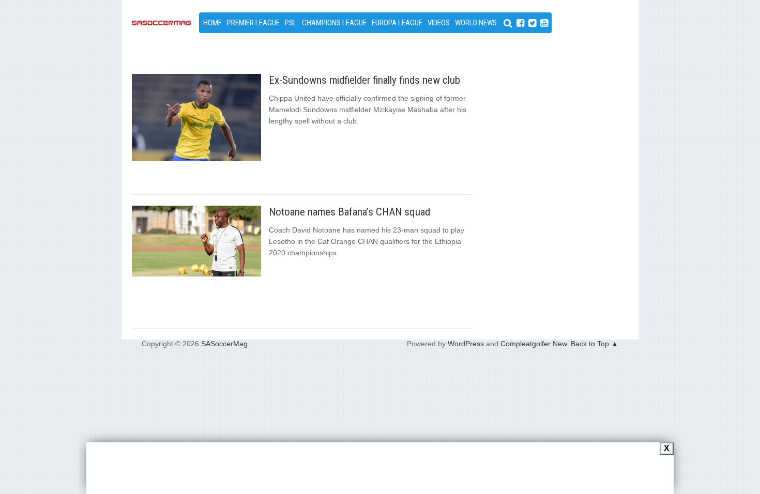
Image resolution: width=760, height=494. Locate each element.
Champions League (334, 22)
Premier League (253, 22)
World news (476, 22)
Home (212, 22)
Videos (439, 22)
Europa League (397, 22)
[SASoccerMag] (161, 53)
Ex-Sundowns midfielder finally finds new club (364, 80)
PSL (291, 22)
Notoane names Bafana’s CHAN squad (349, 212)
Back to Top (590, 343)
